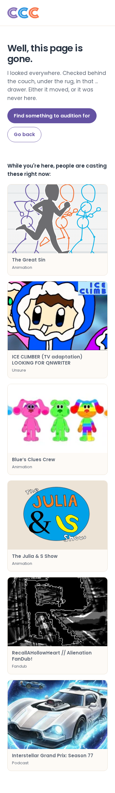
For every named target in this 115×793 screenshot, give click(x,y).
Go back (24, 134)
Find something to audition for (52, 115)
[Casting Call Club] (57, 12)
